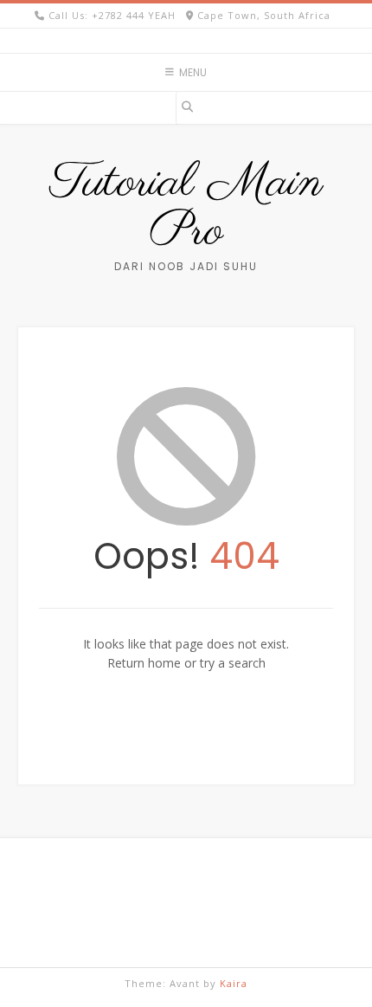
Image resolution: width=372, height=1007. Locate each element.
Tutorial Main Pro (186, 207)
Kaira (233, 983)
